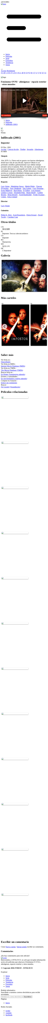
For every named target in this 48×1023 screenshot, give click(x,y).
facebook (9, 1015)
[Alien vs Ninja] (15, 578)
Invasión (30, 149)
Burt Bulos (18, 191)
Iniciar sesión (22, 947)
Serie (7, 978)
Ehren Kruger (31, 215)
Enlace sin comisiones (9, 383)
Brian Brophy (13, 195)
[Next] (43, 276)
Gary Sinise (5, 186)
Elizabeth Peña (19, 193)
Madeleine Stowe (17, 186)
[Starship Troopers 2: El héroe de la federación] (15, 849)
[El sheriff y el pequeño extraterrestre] (15, 894)
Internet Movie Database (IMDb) (13, 366)
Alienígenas (39, 149)
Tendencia (9, 982)
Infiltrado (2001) (12, 124)
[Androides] (15, 713)
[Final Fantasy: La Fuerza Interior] (15, 532)
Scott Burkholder (25, 195)
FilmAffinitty (6, 362)
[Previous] (4, 276)
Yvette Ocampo (38, 195)
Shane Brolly (31, 193)
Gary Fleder (5, 206)
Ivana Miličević (6, 191)
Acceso (3, 71)
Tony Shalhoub (15, 188)
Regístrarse (11, 71)
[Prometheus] (15, 758)
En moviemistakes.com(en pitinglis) (14, 379)
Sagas (8, 986)
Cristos (3, 197)
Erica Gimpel (12, 197)
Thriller (23, 149)
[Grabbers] (15, 487)
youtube (9, 1013)
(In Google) (5, 387)
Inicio (8, 120)
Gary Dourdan (38, 188)
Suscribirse (27, 997)
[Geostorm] (15, 442)
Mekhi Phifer (30, 186)
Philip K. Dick (6, 215)
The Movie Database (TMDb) (12, 370)
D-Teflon (26, 191)
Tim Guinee (27, 188)
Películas (9, 122)
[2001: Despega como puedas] (15, 623)
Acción (3, 149)
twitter (8, 1011)
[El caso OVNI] (15, 668)
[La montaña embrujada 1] (15, 803)
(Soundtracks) (15, 387)
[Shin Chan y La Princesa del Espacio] (15, 397)
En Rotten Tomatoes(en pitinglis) (13, 374)
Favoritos (9, 984)
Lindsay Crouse (7, 193)
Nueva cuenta (10, 947)
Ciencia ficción (13, 149)
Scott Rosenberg (19, 215)
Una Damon (35, 191)
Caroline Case (13, 217)
